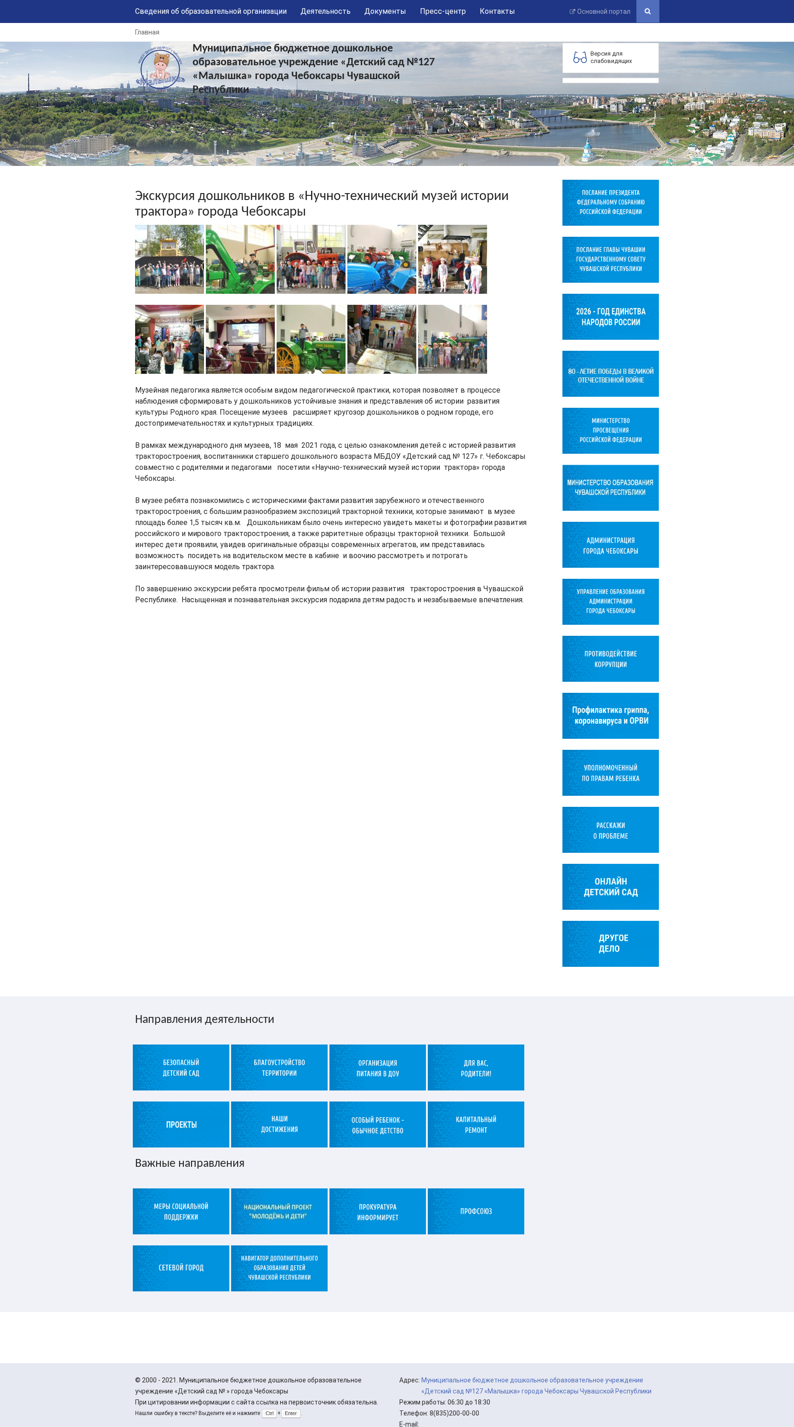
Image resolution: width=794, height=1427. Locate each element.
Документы (385, 11)
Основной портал (603, 11)
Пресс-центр (443, 11)
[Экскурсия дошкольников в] (169, 258)
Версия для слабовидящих (611, 57)
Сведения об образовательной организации (211, 11)
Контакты (497, 11)
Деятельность (326, 11)
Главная (147, 32)
